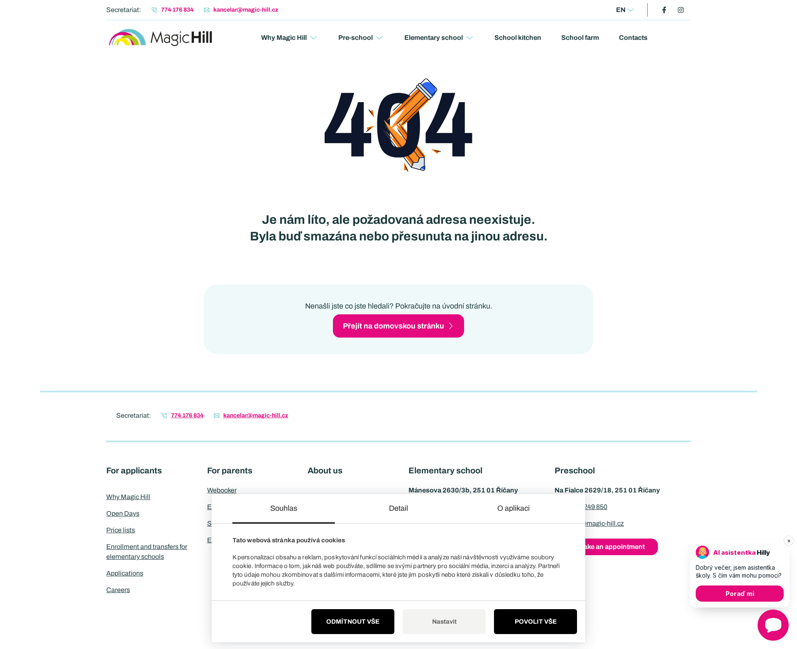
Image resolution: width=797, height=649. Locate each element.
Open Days (122, 513)
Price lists (120, 530)
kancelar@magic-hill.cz (589, 523)
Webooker (222, 490)
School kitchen (517, 37)
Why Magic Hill (284, 37)
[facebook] (664, 10)
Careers (118, 589)
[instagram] (680, 10)
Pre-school (355, 37)
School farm (580, 37)
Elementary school (433, 37)
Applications (124, 573)
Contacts (633, 37)
